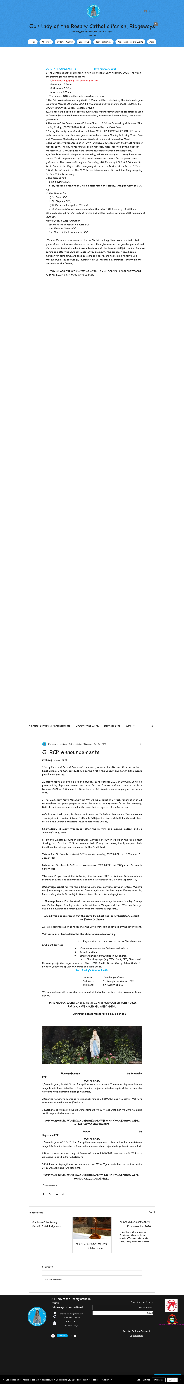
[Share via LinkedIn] (56, 1194)
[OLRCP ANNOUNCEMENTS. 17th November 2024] (92, 1228)
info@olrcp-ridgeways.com (72, 1313)
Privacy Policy (106, 1379)
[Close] (180, 1380)
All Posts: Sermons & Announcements (49, 725)
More (128, 725)
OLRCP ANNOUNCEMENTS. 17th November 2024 (92, 1246)
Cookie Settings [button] (143, 1379)
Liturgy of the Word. (87, 725)
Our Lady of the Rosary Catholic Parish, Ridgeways (92, 26)
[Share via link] (63, 1194)
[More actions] (140, 744)
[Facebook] (71, 1336)
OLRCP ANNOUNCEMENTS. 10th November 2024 (135, 1224)
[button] (155, 23)
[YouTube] (75, 1336)
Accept (172, 1379)
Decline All (158, 1379)
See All (152, 1212)
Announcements (50, 1185)
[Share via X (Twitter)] (50, 1194)
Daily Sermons (112, 725)
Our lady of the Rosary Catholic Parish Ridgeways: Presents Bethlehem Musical (48, 1224)
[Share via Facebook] (43, 1194)
